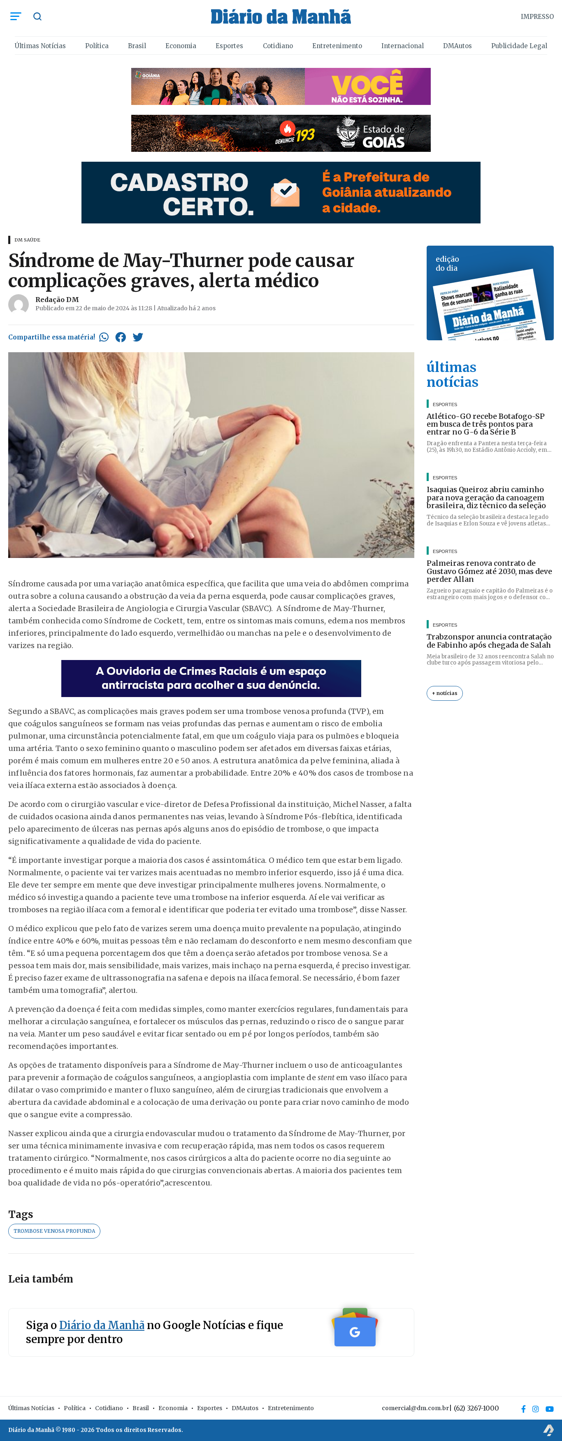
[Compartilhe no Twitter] (137, 337)
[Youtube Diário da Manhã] (550, 1409)
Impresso (537, 17)
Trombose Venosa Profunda (54, 1231)
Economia (180, 46)
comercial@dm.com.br (415, 1408)
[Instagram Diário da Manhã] (535, 1409)
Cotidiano (278, 46)
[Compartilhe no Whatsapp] (104, 337)
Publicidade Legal (519, 46)
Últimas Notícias (40, 46)
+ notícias (444, 693)
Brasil (137, 46)
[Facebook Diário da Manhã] (523, 1409)
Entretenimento (337, 46)
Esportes (229, 46)
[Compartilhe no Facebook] (120, 337)
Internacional (402, 46)
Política (97, 46)
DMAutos (457, 46)
